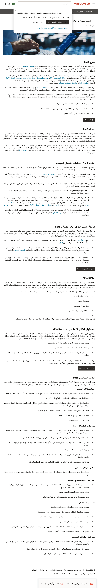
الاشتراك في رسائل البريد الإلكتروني (85, 574)
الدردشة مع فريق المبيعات (77, 584)
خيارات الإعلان (43, 570)
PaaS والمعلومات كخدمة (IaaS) (42, 174)
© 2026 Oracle (90, 570)
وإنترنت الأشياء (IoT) (13, 78)
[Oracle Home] (81, 4)
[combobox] (44, 4)
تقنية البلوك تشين (28, 78)
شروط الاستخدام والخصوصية (72, 570)
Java (61, 243)
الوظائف (34, 570)
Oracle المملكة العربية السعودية (81, 11)
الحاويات (56, 205)
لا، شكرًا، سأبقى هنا (38, 22)
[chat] (91, 583)
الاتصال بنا (55, 574)
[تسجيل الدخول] (9, 4)
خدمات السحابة (28, 66)
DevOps (22, 150)
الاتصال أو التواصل (51, 584)
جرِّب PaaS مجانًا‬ (89, 120)
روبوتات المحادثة (43, 78)
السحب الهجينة (19, 250)
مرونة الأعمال (58, 212)
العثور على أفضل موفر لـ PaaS (85, 269)
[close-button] (41, 583)
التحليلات (7, 205)
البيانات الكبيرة (42, 87)
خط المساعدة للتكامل (66, 574)
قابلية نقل (81, 240)
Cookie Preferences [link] (56, 570)
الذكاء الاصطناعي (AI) (57, 78)
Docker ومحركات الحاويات (68, 83)
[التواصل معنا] (4, 4)
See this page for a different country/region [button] (53, 28)
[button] (93, 4)
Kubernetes (84, 83)
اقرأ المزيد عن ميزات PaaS (86, 368)
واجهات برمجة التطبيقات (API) (41, 205)
